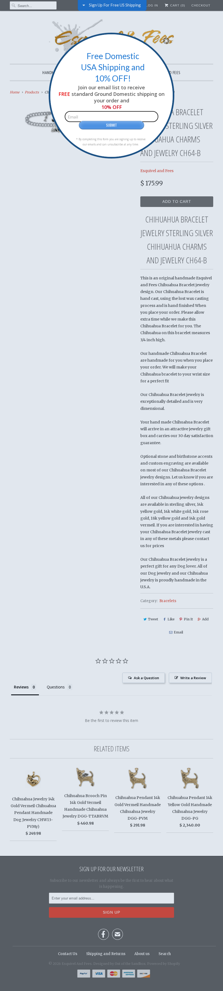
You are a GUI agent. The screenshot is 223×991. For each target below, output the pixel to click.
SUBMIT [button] (111, 125)
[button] (166, 41)
